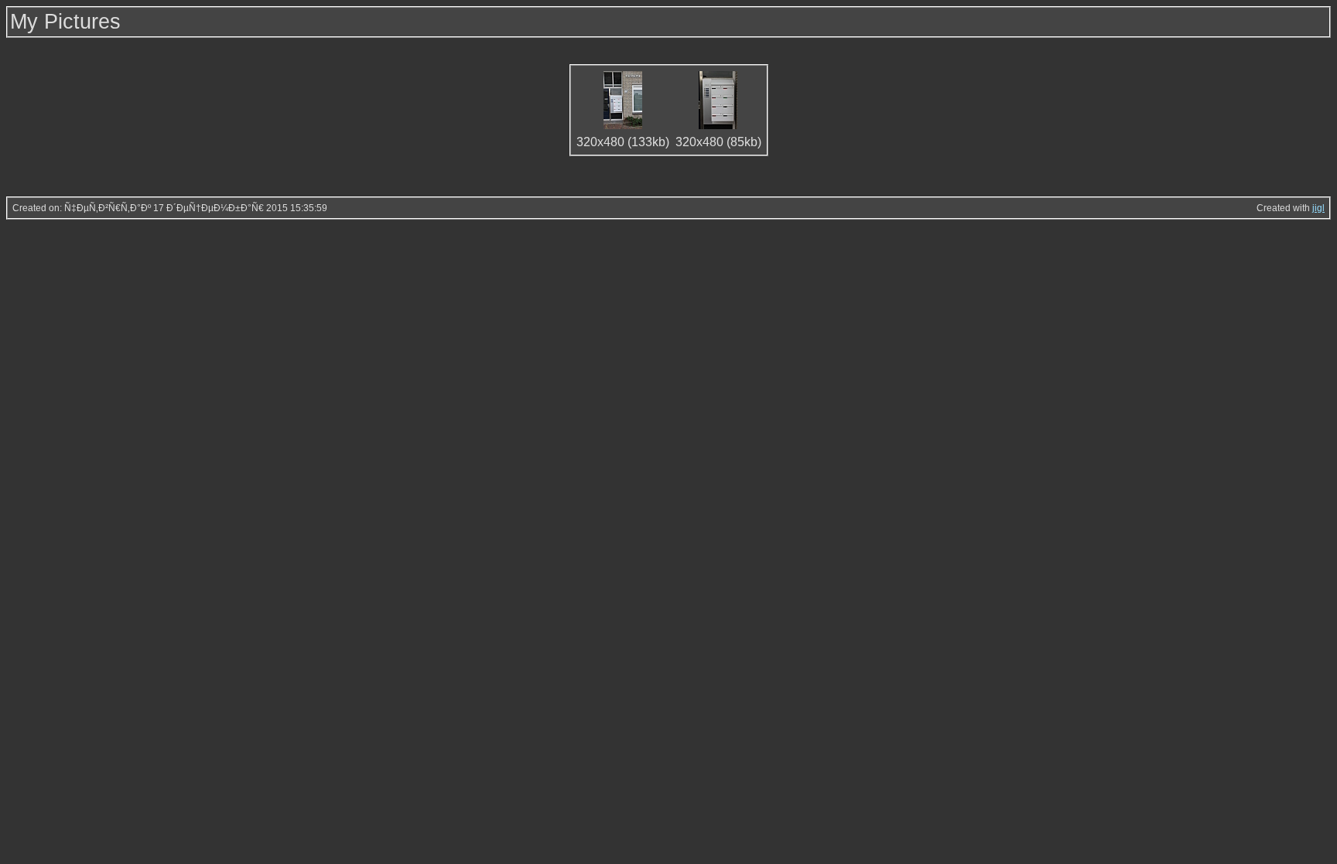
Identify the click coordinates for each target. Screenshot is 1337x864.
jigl (1318, 208)
